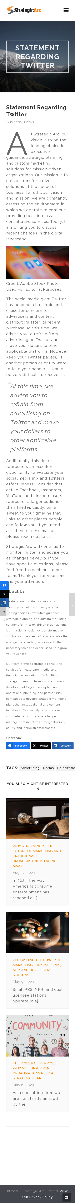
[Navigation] (66, 10)
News (29, 122)
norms (48, 768)
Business (14, 122)
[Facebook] (4, 585)
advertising (30, 768)
